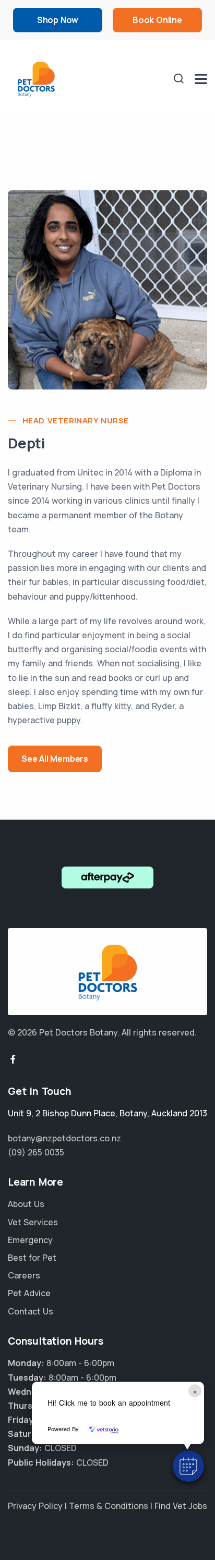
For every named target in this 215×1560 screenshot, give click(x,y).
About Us (26, 1204)
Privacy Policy (35, 1506)
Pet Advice (29, 1293)
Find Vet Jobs (180, 1506)
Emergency (30, 1240)
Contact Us (30, 1311)
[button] (188, 1466)
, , (107, 1113)
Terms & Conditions (108, 1506)
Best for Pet (32, 1257)
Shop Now (57, 20)
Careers (24, 1275)
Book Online (157, 20)
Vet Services (33, 1222)
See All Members (54, 758)
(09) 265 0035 (36, 1152)
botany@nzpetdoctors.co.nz (64, 1138)
